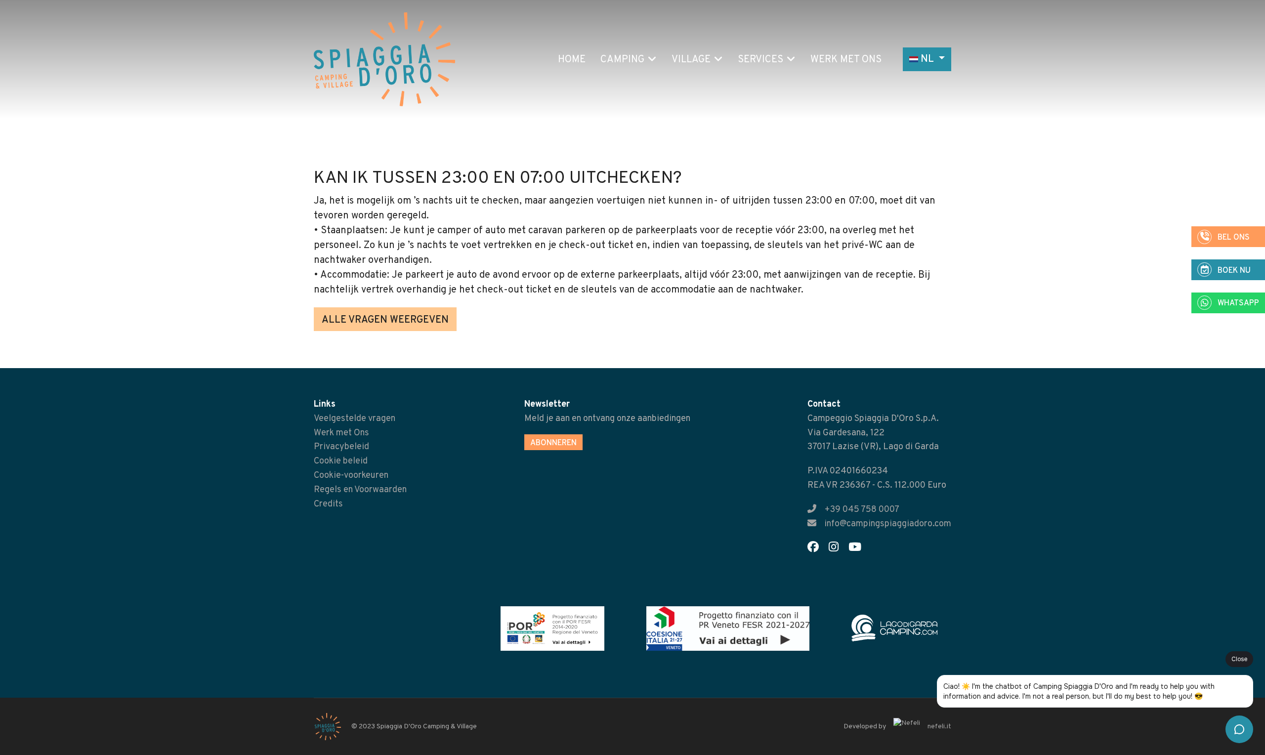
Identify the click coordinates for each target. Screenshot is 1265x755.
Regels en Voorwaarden (360, 490)
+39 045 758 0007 (861, 509)
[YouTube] (858, 548)
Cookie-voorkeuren (351, 475)
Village (691, 59)
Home (572, 59)
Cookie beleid (341, 461)
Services (760, 59)
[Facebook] (817, 548)
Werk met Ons (846, 59)
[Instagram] (837, 548)
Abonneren (553, 443)
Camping (622, 59)
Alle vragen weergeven (385, 320)
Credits (328, 504)
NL (927, 59)
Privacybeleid (341, 447)
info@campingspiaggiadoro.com (887, 524)
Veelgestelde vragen (354, 418)
